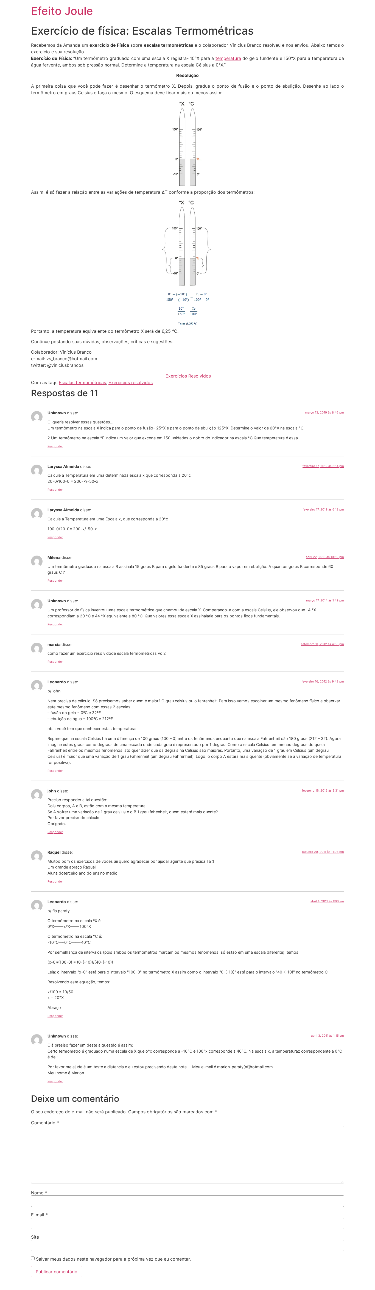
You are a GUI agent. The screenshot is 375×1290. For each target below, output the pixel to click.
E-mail (39, 1215)
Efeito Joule (62, 11)
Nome (39, 1193)
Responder (55, 446)
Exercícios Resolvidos (188, 376)
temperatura (228, 58)
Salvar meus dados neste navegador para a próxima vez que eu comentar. (113, 1259)
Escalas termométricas (82, 382)
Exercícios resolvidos (130, 382)
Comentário (45, 1122)
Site (35, 1237)
